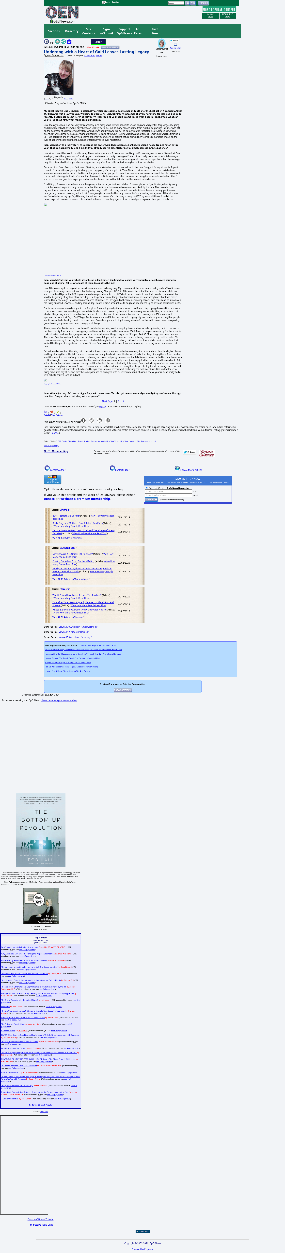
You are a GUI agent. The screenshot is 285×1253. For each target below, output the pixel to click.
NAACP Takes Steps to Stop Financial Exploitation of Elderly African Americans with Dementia (40, 1035)
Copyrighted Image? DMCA (52, 275)
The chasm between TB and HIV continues (19, 1066)
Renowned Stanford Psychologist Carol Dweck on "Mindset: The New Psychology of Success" (83, 654)
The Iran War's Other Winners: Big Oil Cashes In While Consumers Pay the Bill (33, 987)
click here (44, 1111)
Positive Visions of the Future (13, 1048)
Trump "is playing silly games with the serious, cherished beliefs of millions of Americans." (39, 1052)
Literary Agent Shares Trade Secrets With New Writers (67, 671)
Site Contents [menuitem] (88, 31)
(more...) (152, 441)
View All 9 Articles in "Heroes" (74, 631)
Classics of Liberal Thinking (41, 1219)
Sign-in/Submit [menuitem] (105, 31)
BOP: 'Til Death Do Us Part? (66, 515)
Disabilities (72, 441)
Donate (49, 499)
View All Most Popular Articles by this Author (99, 645)
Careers (65, 589)
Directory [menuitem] (71, 31)
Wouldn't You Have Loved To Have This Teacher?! (77, 595)
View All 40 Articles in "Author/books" (71, 579)
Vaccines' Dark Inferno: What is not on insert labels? (23, 1017)
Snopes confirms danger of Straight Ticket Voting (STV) (68, 662)
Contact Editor (122, 469)
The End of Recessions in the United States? (19, 1000)
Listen (98, 42)
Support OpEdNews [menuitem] (123, 31)
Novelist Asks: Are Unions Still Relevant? (72, 554)
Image (47, 99)
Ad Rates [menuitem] (138, 31)
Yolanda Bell (69, 980)
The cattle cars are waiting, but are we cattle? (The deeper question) (29, 967)
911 (59, 441)
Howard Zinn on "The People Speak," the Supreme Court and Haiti (72, 658)
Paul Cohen (23, 1031)
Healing (86, 441)
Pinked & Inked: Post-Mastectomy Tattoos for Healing (79, 609)
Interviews (95, 441)
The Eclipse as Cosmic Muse (13, 1024)
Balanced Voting (8, 1031)
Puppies (144, 441)
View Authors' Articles (191, 469)
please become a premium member (59, 700)
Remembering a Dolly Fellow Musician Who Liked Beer (24, 960)
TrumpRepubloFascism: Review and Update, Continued (24, 973)
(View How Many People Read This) (71, 526)
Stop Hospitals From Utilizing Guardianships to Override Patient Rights (31, 980)
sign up (102, 406)
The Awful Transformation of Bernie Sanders (19, 1041)
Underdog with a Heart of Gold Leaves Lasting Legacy (96, 51)
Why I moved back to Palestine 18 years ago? (20, 947)
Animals (64, 509)
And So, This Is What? (10, 1072)
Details (66, 99)
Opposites (5, 1006)
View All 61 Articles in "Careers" (68, 617)
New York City (134, 441)
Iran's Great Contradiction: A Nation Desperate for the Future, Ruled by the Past (34, 1092)
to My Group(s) (51, 445)
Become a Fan (175, 48)
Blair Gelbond (34, 1048)
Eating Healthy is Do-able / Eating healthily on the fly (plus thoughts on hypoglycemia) (37, 993)
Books (64, 441)
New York (124, 441)
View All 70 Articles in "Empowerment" (78, 626)
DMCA (71, 99)
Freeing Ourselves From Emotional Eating (73, 561)
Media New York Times (110, 441)
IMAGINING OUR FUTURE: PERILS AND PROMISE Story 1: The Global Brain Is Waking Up (38, 1059)
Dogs (80, 441)
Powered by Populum (142, 1249)
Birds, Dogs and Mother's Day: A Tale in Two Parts (77, 523)
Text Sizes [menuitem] (155, 31)
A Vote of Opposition (9, 1099)
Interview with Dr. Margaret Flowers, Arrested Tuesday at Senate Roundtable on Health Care (83, 649)
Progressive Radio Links (41, 1224)
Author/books (68, 547)
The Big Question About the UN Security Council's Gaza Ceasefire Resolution (33, 1011)
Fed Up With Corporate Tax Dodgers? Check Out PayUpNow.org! (71, 667)
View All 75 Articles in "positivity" (75, 637)
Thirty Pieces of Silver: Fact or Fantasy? (17, 1085)
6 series (99, 55)
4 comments (89, 55)
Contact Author (57, 469)
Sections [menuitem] (54, 31)
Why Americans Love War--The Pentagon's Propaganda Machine (28, 954)
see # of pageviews (27, 949)
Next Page (107, 401)
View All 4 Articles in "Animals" (67, 538)
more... (55, 432)
